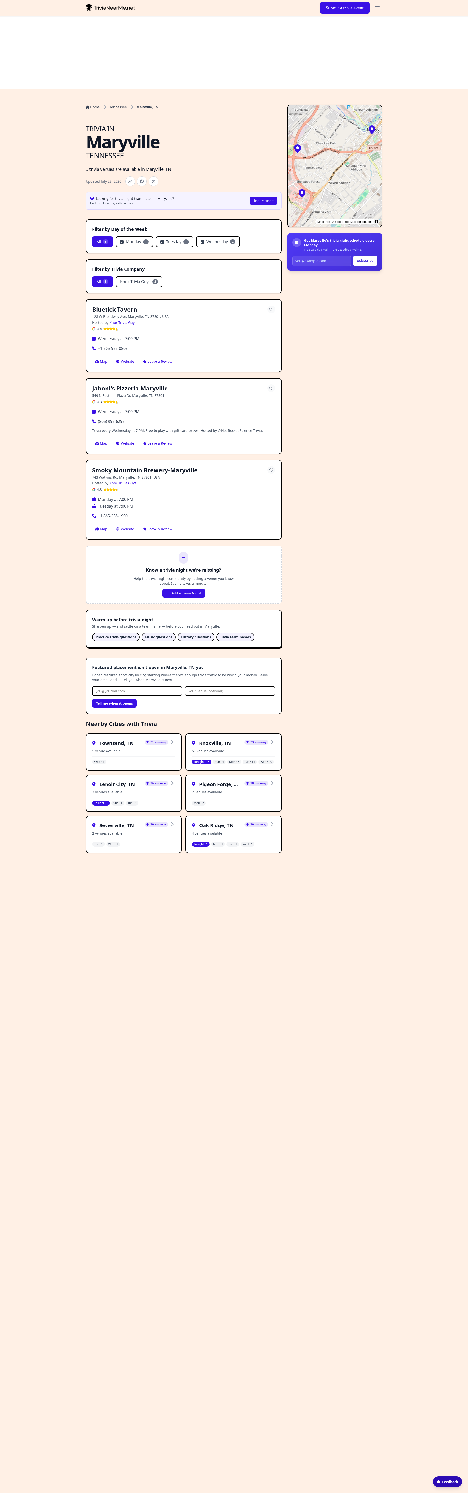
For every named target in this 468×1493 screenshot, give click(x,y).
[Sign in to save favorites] (271, 309)
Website (127, 361)
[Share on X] (153, 181)
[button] (372, 129)
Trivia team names (235, 637)
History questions (196, 637)
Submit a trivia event (345, 7)
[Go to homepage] (111, 8)
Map (103, 361)
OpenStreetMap (345, 221)
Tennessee (118, 107)
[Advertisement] (234, 53)
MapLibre (323, 221)
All (102, 241)
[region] (335, 166)
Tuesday (176, 241)
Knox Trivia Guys (138, 281)
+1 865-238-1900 (113, 516)
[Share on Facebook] (142, 181)
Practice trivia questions (116, 637)
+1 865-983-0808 (113, 348)
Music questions (158, 637)
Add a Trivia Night (186, 593)
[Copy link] (130, 181)
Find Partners (263, 200)
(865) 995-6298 (111, 421)
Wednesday (220, 241)
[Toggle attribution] (376, 221)
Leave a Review (160, 361)
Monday (136, 241)
